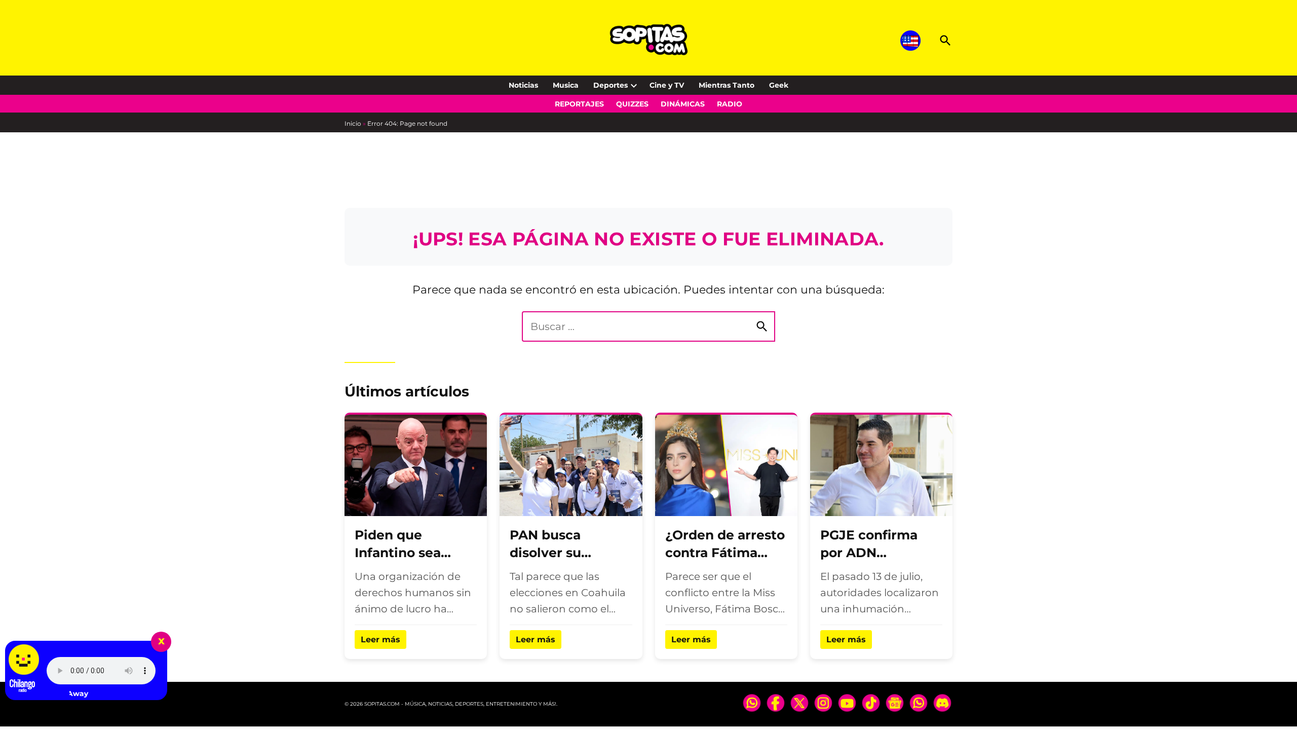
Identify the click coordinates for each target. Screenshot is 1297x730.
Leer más (380, 639)
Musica (566, 85)
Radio (729, 103)
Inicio (353, 123)
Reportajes (579, 103)
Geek (778, 85)
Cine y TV (667, 85)
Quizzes (632, 103)
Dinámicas (683, 103)
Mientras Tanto (726, 85)
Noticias (523, 85)
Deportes (610, 85)
